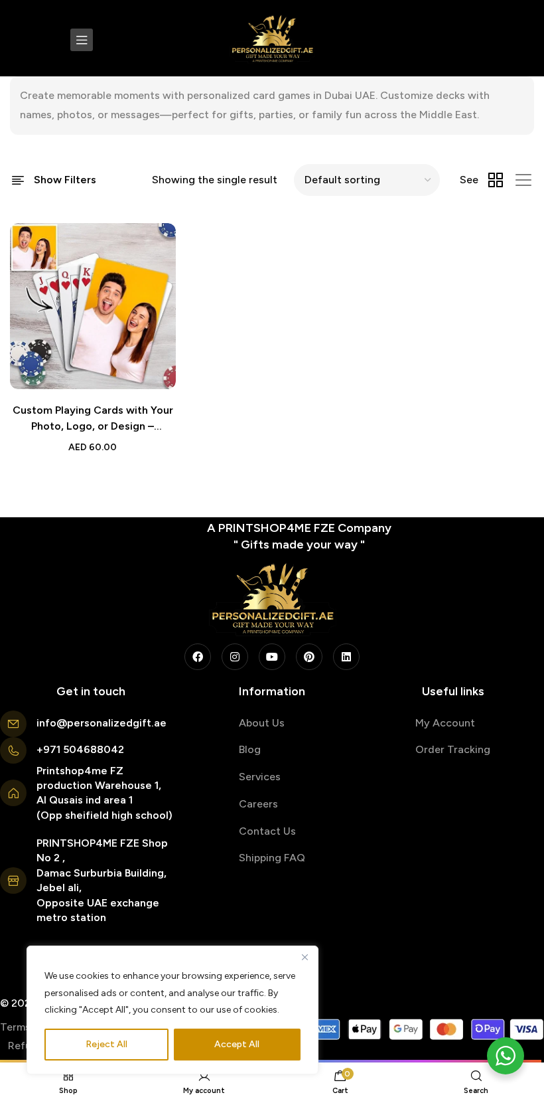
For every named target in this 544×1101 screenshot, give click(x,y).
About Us (262, 723)
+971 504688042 (80, 749)
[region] (172, 1010)
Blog (250, 749)
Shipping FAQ (272, 857)
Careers (258, 804)
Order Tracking (452, 749)
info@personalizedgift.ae (101, 723)
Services (260, 776)
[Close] (304, 957)
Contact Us (267, 831)
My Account (445, 723)
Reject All (106, 1044)
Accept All (236, 1044)
